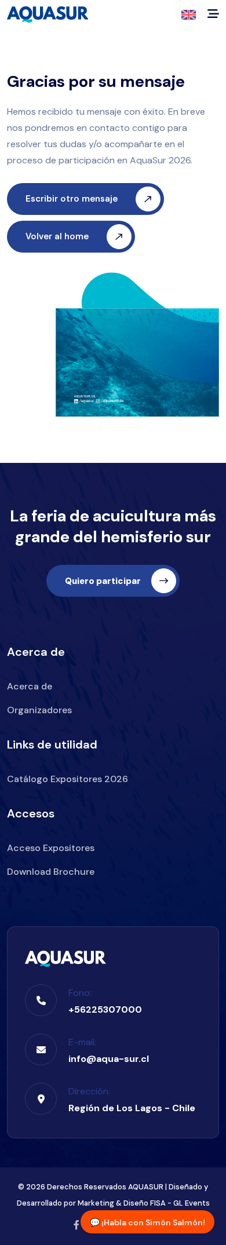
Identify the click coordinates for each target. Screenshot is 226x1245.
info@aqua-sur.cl (108, 1059)
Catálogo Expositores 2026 (67, 779)
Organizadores (39, 710)
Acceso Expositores (50, 848)
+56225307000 (105, 1009)
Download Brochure (50, 872)
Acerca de (29, 686)
